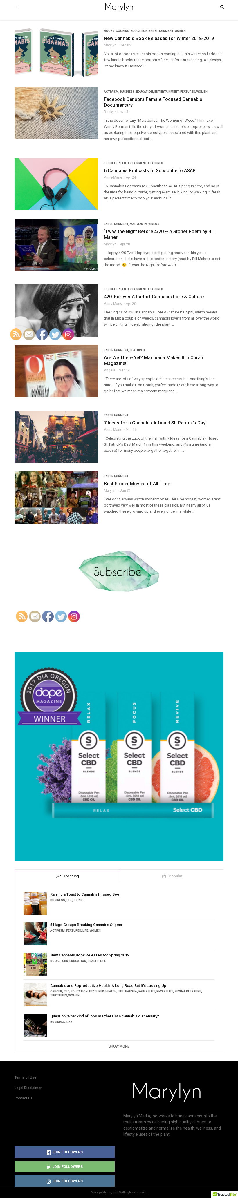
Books (109, 30)
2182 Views (144, 459)
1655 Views (144, 147)
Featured (187, 91)
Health (93, 961)
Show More (119, 1046)
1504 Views (144, 74)
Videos (153, 224)
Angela (109, 370)
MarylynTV (138, 224)
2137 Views (144, 207)
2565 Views (144, 399)
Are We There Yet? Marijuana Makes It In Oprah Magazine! (153, 360)
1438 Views (144, 520)
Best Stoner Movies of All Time (137, 484)
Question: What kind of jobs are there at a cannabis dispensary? (104, 1016)
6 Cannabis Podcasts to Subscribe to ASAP (150, 170)
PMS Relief (164, 991)
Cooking (122, 30)
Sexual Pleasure (187, 991)
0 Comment (116, 74)
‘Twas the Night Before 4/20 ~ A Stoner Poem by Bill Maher (159, 234)
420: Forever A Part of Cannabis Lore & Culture (154, 297)
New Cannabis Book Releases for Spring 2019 (89, 955)
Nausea (131, 991)
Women (180, 30)
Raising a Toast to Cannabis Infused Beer (85, 894)
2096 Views (144, 333)
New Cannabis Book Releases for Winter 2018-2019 (159, 38)
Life (85, 930)
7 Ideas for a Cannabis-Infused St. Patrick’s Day (154, 423)
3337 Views (144, 273)
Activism (111, 91)
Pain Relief (146, 991)
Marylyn (110, 45)
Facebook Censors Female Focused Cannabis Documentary (153, 102)
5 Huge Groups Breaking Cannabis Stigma (86, 925)
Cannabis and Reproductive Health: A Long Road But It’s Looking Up (108, 985)
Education (139, 30)
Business (127, 91)
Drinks (79, 900)
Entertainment (161, 30)
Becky (109, 112)
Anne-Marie (113, 177)
